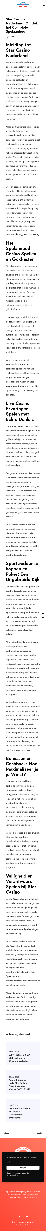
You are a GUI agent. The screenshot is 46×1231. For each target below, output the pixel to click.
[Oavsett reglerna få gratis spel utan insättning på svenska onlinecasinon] (33, 1133)
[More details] (43, 615)
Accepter (23, 1168)
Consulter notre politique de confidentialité (18, 1174)
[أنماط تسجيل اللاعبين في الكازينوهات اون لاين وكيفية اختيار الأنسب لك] (12, 1133)
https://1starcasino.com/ (27, 234)
